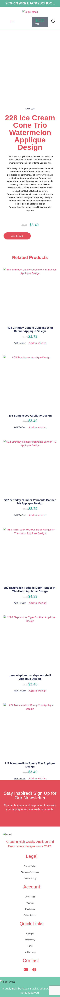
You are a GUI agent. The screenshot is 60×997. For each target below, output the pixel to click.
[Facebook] (34, 970)
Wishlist (30, 903)
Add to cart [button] (20, 343)
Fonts (30, 946)
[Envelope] (26, 970)
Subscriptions (30, 915)
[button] (12, 21)
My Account (30, 897)
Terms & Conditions (30, 872)
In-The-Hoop (30, 952)
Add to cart (17, 236)
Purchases (30, 909)
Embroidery (30, 940)
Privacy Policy (30, 866)
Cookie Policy (30, 878)
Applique (30, 933)
